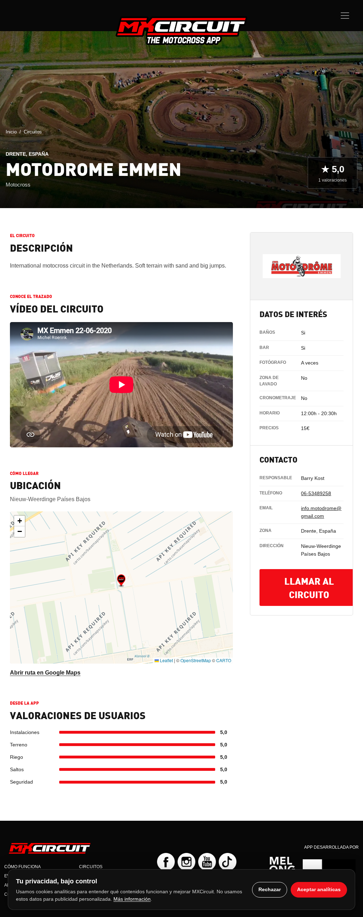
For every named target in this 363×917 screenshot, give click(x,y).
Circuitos (33, 131)
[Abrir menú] (344, 15)
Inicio (11, 131)
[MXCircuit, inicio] (181, 30)
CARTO (223, 660)
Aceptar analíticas (319, 889)
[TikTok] (227, 862)
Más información (132, 899)
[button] (121, 581)
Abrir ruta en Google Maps (45, 673)
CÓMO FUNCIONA (22, 866)
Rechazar (269, 889)
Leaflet (166, 660)
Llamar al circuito (309, 587)
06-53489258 (316, 493)
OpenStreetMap (195, 660)
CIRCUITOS (90, 866)
